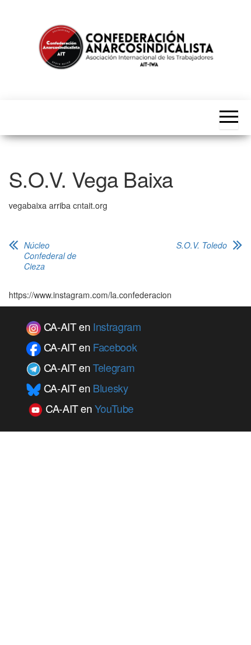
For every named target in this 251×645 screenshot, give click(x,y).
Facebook (115, 346)
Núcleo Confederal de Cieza (50, 255)
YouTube (114, 408)
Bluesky (110, 387)
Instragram (117, 326)
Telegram (113, 367)
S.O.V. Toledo (201, 245)
